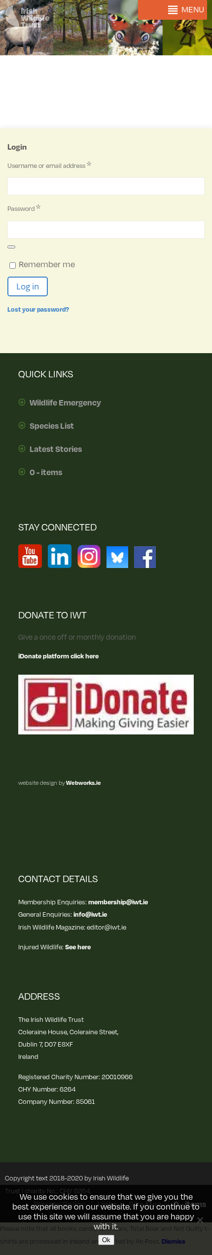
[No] (200, 1220)
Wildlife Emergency (65, 403)
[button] (192, 10)
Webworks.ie (83, 783)
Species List (52, 426)
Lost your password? (38, 309)
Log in (27, 286)
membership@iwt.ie (118, 902)
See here (78, 947)
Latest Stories (56, 449)
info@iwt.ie (90, 914)
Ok (106, 1240)
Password (40, 208)
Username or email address (65, 165)
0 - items (46, 473)
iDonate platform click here (58, 656)
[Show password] (11, 246)
